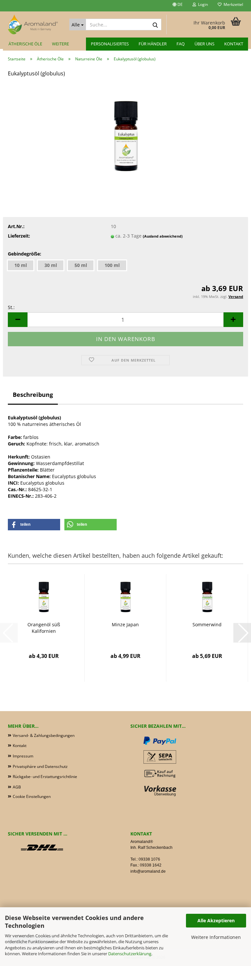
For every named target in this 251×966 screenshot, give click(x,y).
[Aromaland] (33, 24)
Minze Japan (125, 624)
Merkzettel (232, 4)
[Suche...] (155, 25)
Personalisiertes (110, 44)
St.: (11, 307)
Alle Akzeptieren (216, 920)
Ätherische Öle (25, 44)
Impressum (23, 756)
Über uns (204, 44)
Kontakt (233, 44)
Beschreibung (33, 394)
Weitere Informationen (216, 937)
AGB (17, 787)
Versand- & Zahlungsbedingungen (44, 735)
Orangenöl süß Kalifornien (43, 627)
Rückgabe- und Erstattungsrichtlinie (45, 776)
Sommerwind (207, 624)
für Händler (153, 44)
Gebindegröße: (24, 254)
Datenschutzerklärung (129, 954)
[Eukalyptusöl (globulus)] (125, 132)
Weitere (60, 44)
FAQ (180, 44)
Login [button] (202, 4)
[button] (178, 5)
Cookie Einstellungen (32, 796)
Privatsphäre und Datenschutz (40, 766)
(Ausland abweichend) (163, 236)
